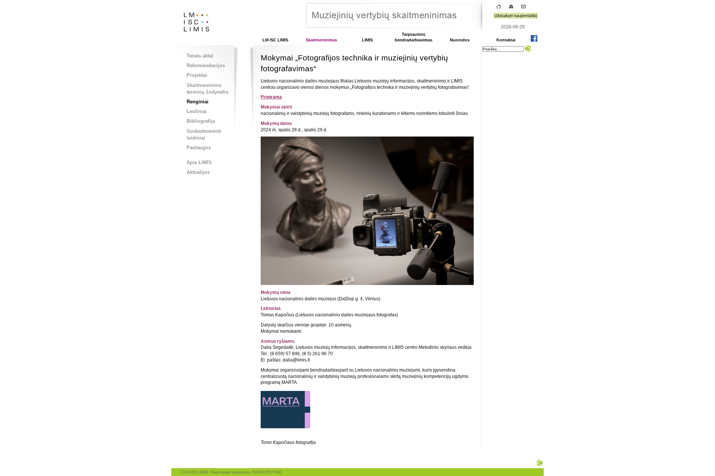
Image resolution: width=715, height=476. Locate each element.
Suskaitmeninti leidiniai (204, 134)
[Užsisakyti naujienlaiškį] (515, 17)
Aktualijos (198, 172)
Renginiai (198, 101)
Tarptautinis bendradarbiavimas (413, 37)
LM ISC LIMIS (275, 40)
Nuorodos (460, 40)
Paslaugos (199, 147)
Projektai (197, 75)
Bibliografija (201, 121)
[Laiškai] (523, 8)
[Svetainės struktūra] (511, 8)
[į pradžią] (194, 42)
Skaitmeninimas (321, 40)
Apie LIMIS (199, 162)
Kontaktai (505, 40)
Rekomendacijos (206, 65)
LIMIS (367, 40)
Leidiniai (197, 111)
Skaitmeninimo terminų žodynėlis (207, 88)
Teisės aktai (200, 56)
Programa (271, 97)
